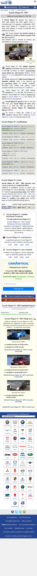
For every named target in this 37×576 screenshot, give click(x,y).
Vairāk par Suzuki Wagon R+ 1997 (18, 16)
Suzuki (12, 10)
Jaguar (30, 449)
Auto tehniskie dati (24, 517)
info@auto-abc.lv (27, 536)
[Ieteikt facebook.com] (12, 511)
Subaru (7, 498)
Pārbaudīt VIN (18, 289)
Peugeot (7, 482)
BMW (22, 425)
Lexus (7, 465)
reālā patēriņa (19, 130)
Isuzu (22, 449)
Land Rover (30, 457)
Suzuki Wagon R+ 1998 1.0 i (11, 137)
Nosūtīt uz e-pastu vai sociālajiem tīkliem (21, 300)
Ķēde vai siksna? (27, 521)
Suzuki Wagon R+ (21, 10)
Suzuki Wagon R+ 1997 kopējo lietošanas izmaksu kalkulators (18, 223)
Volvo (22, 506)
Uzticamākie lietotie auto (12, 521)
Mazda (15, 465)
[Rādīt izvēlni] (35, 7)
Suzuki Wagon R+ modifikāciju (23, 87)
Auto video (29, 528)
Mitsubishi (7, 474)
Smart (30, 490)
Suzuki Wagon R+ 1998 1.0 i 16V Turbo (14, 151)
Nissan (22, 474)
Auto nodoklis (8, 528)
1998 (16, 245)
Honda (30, 441)
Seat (15, 490)
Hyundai (7, 449)
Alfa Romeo (7, 425)
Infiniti (15, 449)
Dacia (30, 433)
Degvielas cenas (19, 528)
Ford (22, 441)
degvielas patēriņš (9, 524)
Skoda (22, 490)
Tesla (22, 498)
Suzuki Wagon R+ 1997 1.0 (10, 126)
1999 (21, 245)
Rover (30, 482)
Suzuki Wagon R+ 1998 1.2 (10, 162)
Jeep (7, 457)
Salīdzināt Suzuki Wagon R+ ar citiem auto (30, 62)
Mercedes (22, 465)
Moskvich (14, 474)
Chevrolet (30, 425)
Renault (22, 482)
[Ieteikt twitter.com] (20, 511)
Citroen (15, 433)
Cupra (22, 433)
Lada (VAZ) (22, 457)
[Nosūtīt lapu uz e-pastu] (24, 511)
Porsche (15, 482)
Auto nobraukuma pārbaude (27, 524)
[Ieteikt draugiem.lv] (16, 511)
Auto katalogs (4, 10)
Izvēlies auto (25, 7)
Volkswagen (15, 506)
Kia (15, 457)
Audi (15, 425)
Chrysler (7, 433)
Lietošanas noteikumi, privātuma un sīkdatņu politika (18, 532)
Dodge (7, 441)
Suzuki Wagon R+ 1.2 (16, 97)
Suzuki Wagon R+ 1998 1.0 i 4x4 (12, 143)
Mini (30, 465)
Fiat (15, 441)
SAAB (7, 490)
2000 (27, 245)
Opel (30, 474)
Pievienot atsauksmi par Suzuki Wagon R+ (21, 296)
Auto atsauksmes (12, 7)
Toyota (30, 498)
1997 (10, 245)
